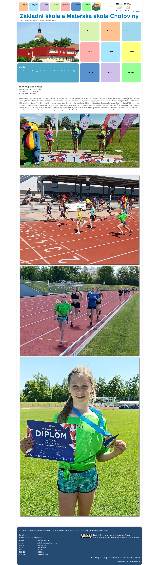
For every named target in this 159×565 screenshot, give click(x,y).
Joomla (94, 530)
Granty (56, 4)
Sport (111, 52)
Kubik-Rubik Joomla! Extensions (129, 561)
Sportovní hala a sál (66, 5)
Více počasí (136, 12)
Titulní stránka (89, 31)
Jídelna (46, 4)
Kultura (110, 72)
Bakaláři (87, 4)
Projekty (131, 72)
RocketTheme (103, 530)
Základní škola (24, 5)
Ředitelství (111, 31)
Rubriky (77, 4)
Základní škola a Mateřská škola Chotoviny (43, 530)
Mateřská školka (35, 5)
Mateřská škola (131, 31)
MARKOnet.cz (74, 530)
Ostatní (131, 52)
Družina (90, 72)
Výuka (90, 52)
